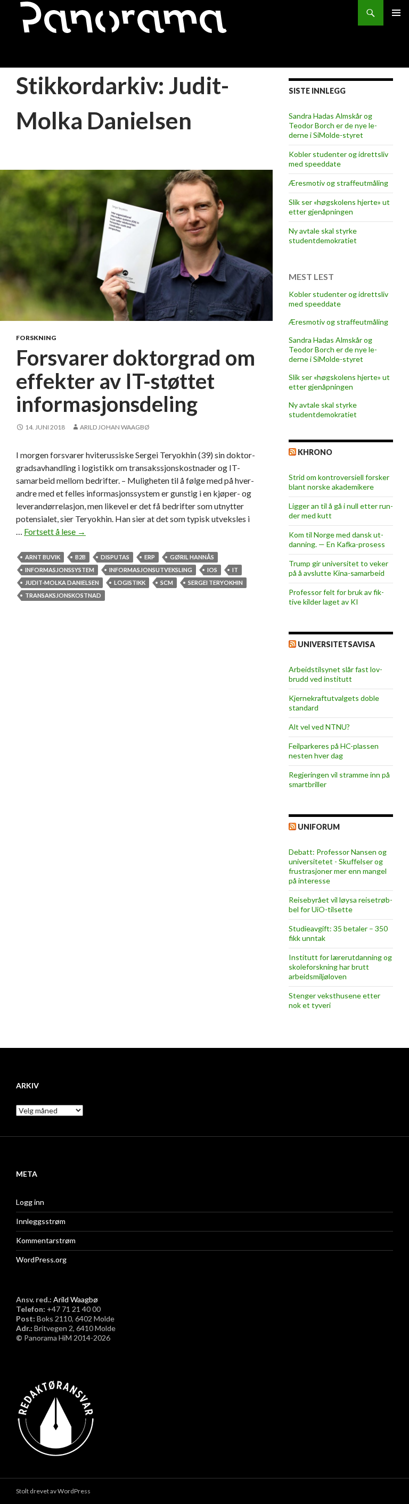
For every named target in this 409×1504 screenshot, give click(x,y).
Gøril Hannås (192, 556)
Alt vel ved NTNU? (319, 726)
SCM (166, 582)
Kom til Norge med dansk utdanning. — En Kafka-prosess (337, 539)
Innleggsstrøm (41, 1221)
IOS (212, 569)
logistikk (129, 582)
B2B (80, 556)
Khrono (315, 452)
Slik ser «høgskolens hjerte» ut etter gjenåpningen (339, 206)
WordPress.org (41, 1259)
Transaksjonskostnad (63, 595)
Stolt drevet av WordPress (53, 1491)
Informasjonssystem (59, 569)
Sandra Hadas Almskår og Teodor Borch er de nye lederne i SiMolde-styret (333, 125)
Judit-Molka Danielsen (62, 582)
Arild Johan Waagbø (115, 427)
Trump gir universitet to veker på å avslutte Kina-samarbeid (338, 568)
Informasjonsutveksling (150, 569)
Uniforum (319, 826)
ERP (149, 556)
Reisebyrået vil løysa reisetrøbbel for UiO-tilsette (340, 904)
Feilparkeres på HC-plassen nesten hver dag (334, 750)
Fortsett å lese (55, 531)
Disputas (115, 556)
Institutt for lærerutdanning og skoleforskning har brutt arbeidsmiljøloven (340, 967)
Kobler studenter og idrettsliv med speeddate (338, 159)
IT (235, 569)
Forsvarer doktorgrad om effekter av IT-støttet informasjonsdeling (135, 381)
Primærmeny (396, 13)
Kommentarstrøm (46, 1240)
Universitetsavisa (336, 644)
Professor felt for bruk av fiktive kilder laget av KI (336, 597)
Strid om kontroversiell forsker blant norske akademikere (339, 482)
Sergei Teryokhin (215, 582)
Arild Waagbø (75, 1299)
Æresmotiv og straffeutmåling (338, 182)
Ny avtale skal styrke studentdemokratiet (323, 235)
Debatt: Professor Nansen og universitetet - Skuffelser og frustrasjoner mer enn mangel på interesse (338, 866)
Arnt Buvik (42, 556)
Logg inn (30, 1201)
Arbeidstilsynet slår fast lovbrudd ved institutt (335, 674)
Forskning (36, 338)
